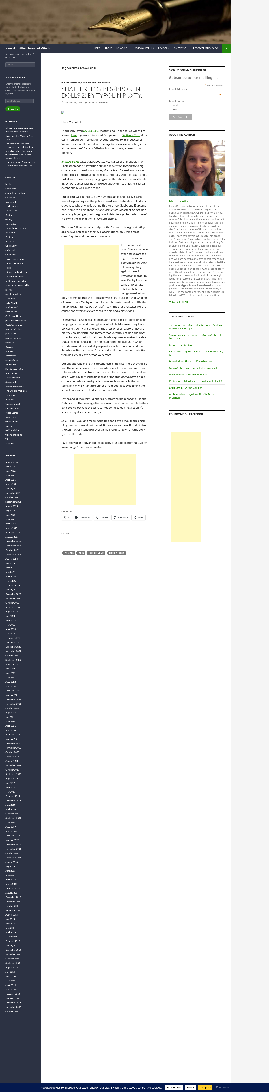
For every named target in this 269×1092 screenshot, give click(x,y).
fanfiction (10, 232)
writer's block (11, 421)
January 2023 (12, 642)
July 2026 (10, 466)
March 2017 (11, 831)
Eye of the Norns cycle (16, 228)
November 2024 (13, 545)
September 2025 (13, 501)
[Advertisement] (91, 268)
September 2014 (13, 963)
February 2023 (12, 638)
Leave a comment (98, 102)
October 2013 (12, 1011)
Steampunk (10, 382)
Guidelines (10, 254)
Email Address (195, 89)
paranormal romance (15, 320)
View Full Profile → (180, 301)
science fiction (12, 360)
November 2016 (13, 848)
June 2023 (10, 620)
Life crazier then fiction (206, 48)
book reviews (96, 553)
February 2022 (12, 690)
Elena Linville (178, 201)
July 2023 (10, 616)
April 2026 (10, 479)
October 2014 (12, 958)
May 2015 (10, 928)
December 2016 (13, 844)
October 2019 (12, 769)
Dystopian (10, 215)
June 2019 (10, 787)
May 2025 (10, 519)
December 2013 (13, 1002)
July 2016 (10, 866)
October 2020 (12, 752)
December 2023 (13, 594)
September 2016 (13, 857)
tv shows (9, 399)
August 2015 (11, 914)
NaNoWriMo (11, 303)
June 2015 (10, 923)
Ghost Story (11, 245)
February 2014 (12, 993)
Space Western (12, 377)
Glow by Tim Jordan (180, 344)
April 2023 (10, 629)
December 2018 (13, 800)
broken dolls (116, 553)
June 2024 (10, 567)
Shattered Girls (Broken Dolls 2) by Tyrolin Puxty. (101, 92)
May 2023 (10, 624)
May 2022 (10, 677)
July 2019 (10, 783)
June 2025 (10, 515)
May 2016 (10, 875)
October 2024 (12, 550)
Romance (10, 351)
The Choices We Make (16, 390)
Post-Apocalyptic (13, 324)
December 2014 (13, 949)
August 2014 (11, 967)
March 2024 (11, 580)
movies (8, 289)
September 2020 (13, 756)
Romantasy (10, 355)
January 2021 (12, 739)
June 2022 (10, 673)
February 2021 (12, 734)
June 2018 (10, 804)
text (175, 109)
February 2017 (12, 835)
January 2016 (12, 892)
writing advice (12, 430)
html (175, 105)
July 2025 (10, 510)
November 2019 (13, 765)
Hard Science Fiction (15, 259)
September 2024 (13, 554)
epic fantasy (11, 223)
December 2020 (13, 743)
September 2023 (13, 607)
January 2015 (12, 945)
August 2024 (11, 558)
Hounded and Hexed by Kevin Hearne (190, 361)
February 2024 (12, 585)
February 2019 (12, 796)
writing (8, 426)
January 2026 (12, 488)
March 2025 (11, 528)
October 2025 (12, 497)
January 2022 (12, 695)
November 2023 (13, 598)
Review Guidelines (144, 48)
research (9, 342)
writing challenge (13, 434)
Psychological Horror (15, 329)
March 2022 (11, 686)
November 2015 (13, 901)
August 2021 (11, 712)
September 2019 (13, 774)
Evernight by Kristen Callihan (185, 387)
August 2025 (11, 506)
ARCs (81, 553)
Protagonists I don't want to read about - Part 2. (196, 381)
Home (97, 48)
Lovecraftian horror (15, 276)
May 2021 (10, 721)
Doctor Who (11, 210)
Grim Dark (10, 250)
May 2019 (10, 791)
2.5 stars (69, 553)
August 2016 (11, 862)
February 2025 (12, 532)
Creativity (10, 197)
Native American (13, 307)
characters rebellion (15, 193)
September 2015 (13, 910)
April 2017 (10, 826)
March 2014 (11, 989)
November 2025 (13, 493)
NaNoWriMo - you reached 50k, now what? (193, 367)
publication (10, 333)
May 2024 (10, 572)
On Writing (180, 48)
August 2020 (11, 761)
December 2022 (13, 646)
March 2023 (11, 633)
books (65, 82)
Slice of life (10, 364)
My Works (121, 48)
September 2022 (13, 659)
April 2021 (10, 725)
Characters (10, 188)
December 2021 (13, 699)
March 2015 (11, 936)
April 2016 (10, 879)
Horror (8, 267)
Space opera (11, 373)
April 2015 (10, 932)
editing (8, 219)
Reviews (162, 48)
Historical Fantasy (14, 263)
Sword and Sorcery (14, 386)
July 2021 (10, 717)
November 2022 (13, 651)
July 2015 (10, 919)
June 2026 (10, 471)
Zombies (9, 443)
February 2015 (12, 941)
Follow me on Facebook (186, 414)
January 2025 (12, 536)
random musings (13, 338)
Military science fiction (16, 281)
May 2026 (10, 475)
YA (6, 439)
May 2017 (10, 822)
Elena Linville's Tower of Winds (27, 48)
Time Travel (10, 395)
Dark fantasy (11, 206)
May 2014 (10, 980)
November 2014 (13, 954)
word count (11, 417)
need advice (11, 311)
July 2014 (10, 971)
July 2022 (10, 668)
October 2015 (12, 906)
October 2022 (12, 655)
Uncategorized (12, 404)
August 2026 (11, 462)
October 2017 (12, 813)
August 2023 (11, 611)
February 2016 (12, 888)
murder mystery (13, 294)
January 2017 (12, 840)
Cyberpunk (10, 201)
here (74, 135)
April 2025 (10, 523)
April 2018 (10, 809)
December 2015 (13, 897)
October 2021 (12, 708)
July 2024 (10, 563)
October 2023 (12, 602)
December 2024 (13, 541)
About (108, 48)
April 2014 (10, 985)
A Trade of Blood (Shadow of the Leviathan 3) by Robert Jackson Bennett (19, 154)
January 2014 (12, 998)
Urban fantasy (101, 82)
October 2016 (12, 853)
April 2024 (10, 576)
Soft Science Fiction (14, 368)
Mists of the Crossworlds (17, 285)
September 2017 (13, 818)
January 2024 (12, 589)
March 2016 (11, 884)
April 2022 (10, 681)
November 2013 (13, 1007)
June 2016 (10, 870)
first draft (9, 241)
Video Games (11, 412)
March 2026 (11, 484)
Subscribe (13, 108)
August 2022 (11, 664)
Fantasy (75, 82)
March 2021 (11, 730)
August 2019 (11, 778)
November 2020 (13, 747)
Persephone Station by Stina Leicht (188, 374)
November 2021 (13, 703)
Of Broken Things (13, 316)
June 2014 (10, 976)
